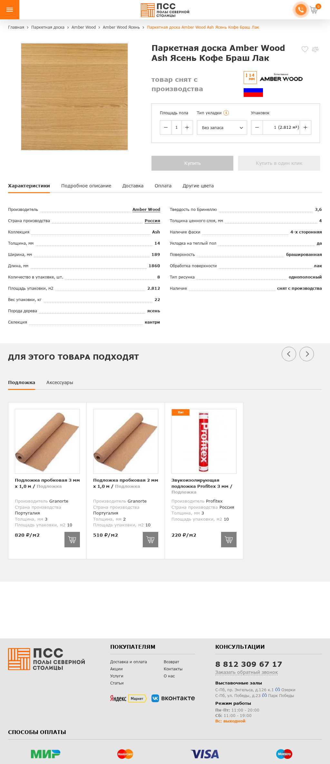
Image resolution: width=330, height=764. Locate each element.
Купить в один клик (279, 163)
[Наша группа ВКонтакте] (173, 698)
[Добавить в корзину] (72, 539)
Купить (192, 163)
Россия (152, 220)
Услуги (116, 676)
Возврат (171, 661)
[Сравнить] (315, 49)
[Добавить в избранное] (305, 49)
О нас (169, 676)
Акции (116, 668)
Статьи (117, 683)
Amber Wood (146, 209)
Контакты (173, 668)
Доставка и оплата (128, 661)
